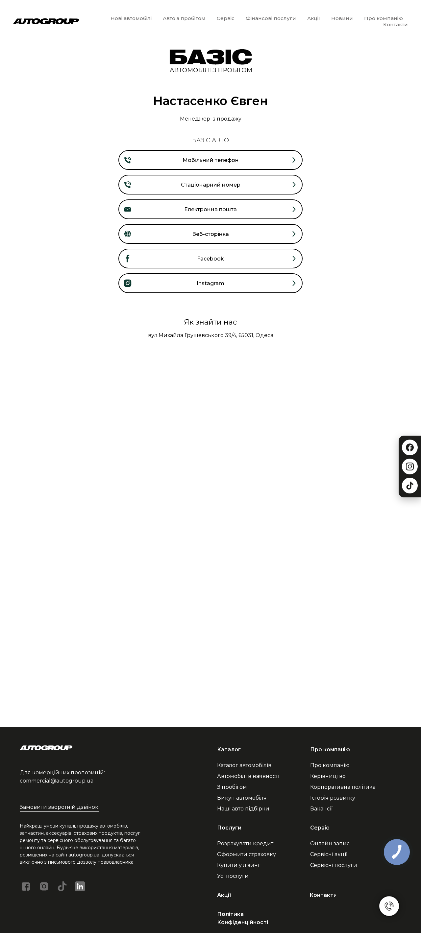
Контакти (395, 24)
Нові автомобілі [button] (131, 18)
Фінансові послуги (271, 18)
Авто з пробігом (184, 18)
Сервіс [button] (226, 18)
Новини (342, 18)
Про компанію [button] (383, 18)
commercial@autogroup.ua (56, 781)
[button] (59, 807)
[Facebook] (410, 447)
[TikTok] (410, 485)
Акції (313, 18)
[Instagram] (410, 466)
